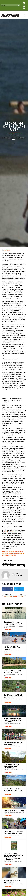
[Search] (19, 5)
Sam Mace (7, 250)
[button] (24, 16)
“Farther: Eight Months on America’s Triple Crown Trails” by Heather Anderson (13, 857)
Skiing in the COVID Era (14, 811)
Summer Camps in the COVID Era (13, 743)
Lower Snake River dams (9, 563)
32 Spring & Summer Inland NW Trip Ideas (13, 789)
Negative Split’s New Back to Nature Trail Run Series (13, 695)
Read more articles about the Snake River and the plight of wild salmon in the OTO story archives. (13, 553)
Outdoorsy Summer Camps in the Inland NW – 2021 (13, 720)
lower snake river (8, 560)
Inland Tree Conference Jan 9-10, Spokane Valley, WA (13, 622)
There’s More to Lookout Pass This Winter (12, 647)
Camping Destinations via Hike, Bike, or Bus (14, 832)
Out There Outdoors (14, 133)
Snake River (20, 565)
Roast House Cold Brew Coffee (12, 881)
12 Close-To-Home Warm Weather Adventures (11, 766)
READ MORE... (8, 629)
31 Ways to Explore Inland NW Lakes (12, 671)
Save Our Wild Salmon (10, 532)
